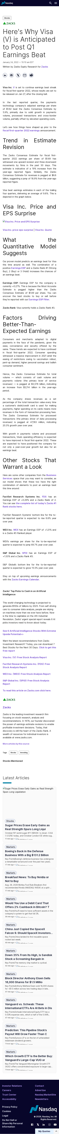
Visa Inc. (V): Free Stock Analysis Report (25, 657)
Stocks (7, 18)
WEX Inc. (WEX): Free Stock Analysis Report (26, 674)
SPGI (24, 553)
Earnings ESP (18, 268)
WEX (15, 529)
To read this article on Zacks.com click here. (27, 690)
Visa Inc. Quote (43, 230)
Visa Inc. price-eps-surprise (18, 230)
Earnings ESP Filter (39, 299)
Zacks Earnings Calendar (25, 579)
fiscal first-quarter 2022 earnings (21, 130)
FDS (44, 496)
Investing (24, 753)
